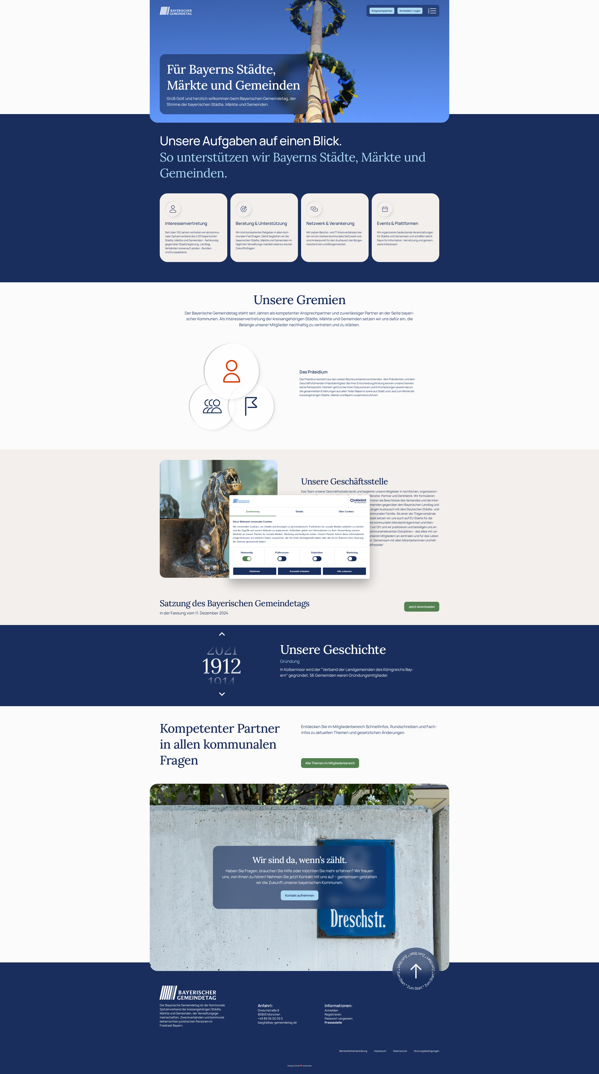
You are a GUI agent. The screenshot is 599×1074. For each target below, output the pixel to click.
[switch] (282, 558)
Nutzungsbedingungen (426, 1051)
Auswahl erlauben (299, 571)
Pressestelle (333, 1022)
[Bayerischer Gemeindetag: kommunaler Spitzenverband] (176, 11)
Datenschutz (400, 1051)
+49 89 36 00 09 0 (270, 1018)
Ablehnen (254, 571)
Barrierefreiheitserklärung (353, 1051)
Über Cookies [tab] (346, 511)
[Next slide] (222, 694)
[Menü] (433, 10)
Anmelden (331, 1010)
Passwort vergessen (339, 1018)
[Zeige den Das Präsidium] (232, 371)
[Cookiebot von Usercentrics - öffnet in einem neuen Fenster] (352, 501)
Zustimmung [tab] (253, 511)
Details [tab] (299, 511)
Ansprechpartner (382, 10)
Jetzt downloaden (422, 607)
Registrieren (333, 1014)
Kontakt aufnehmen (299, 895)
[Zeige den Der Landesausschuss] (251, 406)
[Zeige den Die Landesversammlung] (212, 406)
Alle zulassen (344, 571)
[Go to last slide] (222, 634)
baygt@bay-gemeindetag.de (277, 1022)
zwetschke (307, 1065)
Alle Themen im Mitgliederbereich (330, 763)
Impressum (380, 1051)
